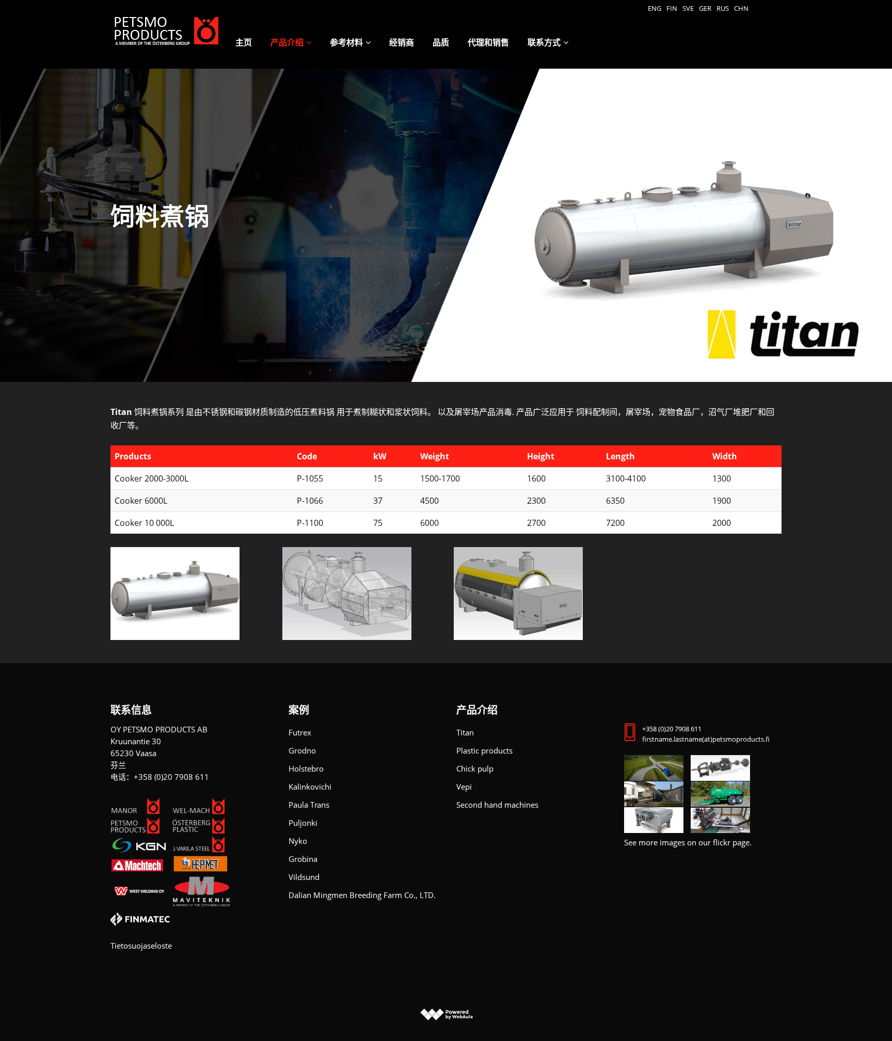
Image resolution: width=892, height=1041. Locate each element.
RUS (722, 8)
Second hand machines (497, 804)
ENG (654, 8)
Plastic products (484, 750)
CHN (741, 8)
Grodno (302, 750)
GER (705, 8)
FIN (671, 8)
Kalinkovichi (310, 786)
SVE (688, 8)
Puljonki (303, 823)
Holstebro (306, 768)
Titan (465, 732)
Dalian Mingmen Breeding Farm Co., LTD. (362, 895)
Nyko (298, 841)
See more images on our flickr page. (688, 842)
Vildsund (304, 877)
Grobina (303, 859)
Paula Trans (309, 804)
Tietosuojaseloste (141, 945)
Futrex (300, 732)
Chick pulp (474, 768)
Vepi (464, 786)
